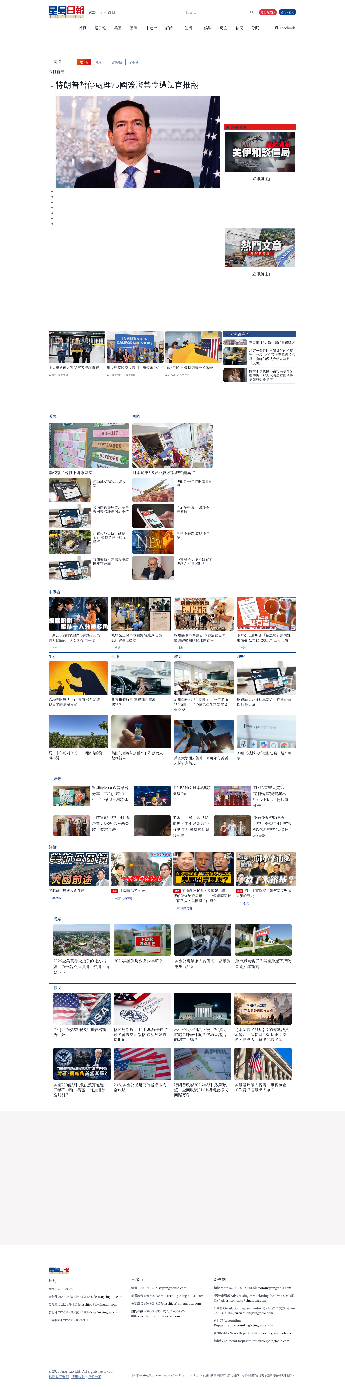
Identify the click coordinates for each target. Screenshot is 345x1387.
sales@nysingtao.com (107, 1296)
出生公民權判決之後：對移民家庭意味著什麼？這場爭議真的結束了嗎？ (200, 1034)
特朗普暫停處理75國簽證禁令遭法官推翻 (127, 85)
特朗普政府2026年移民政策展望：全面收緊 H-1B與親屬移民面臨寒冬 (201, 1089)
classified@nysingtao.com (98, 1304)
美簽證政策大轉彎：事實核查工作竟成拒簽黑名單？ (260, 1087)
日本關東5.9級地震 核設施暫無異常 (163, 472)
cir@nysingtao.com (105, 1312)
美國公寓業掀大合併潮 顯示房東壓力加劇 (202, 963)
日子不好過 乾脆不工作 (193, 535)
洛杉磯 (171, 375)
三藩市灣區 (116, 375)
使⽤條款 (78, 1376)
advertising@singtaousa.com (183, 1295)
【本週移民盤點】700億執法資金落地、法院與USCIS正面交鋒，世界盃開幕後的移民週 (261, 1034)
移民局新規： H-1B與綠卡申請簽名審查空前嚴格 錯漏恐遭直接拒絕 (141, 1034)
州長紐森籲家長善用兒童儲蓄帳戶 (134, 367)
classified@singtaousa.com (181, 1303)
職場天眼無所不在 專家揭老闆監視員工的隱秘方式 (74, 702)
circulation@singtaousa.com (159, 1316)
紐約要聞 (63, 375)
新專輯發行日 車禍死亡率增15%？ (133, 702)
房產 (223, 28)
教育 (178, 656)
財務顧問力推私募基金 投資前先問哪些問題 (264, 702)
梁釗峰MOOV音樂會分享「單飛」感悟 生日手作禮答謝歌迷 (110, 793)
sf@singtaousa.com (172, 1288)
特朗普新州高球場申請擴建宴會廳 (111, 561)
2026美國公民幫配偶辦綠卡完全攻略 (140, 1087)
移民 (239, 28)
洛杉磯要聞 (183, 375)
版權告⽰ (94, 1376)
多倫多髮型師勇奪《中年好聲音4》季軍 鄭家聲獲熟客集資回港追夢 (272, 826)
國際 (133, 28)
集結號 (127, 898)
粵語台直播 (268, 12)
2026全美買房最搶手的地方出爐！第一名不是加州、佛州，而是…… (81, 966)
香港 (55, 648)
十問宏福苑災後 (128, 890)
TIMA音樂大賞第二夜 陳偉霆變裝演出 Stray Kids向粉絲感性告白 (270, 796)
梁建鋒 (56, 898)
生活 (53, 656)
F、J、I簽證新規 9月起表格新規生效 (79, 1032)
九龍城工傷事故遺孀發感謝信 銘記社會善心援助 (137, 638)
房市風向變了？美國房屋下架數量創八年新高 (263, 963)
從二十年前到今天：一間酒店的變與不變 (75, 755)
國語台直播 (287, 12)
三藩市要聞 (130, 375)
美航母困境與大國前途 (66, 890)
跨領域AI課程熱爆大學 (109, 483)
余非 (118, 898)
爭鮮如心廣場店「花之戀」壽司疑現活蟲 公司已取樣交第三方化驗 (264, 638)
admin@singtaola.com (275, 1288)
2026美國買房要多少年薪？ (138, 960)
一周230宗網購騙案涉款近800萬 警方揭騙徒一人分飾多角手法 (74, 638)
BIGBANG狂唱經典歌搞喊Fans (191, 790)
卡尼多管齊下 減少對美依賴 (193, 509)
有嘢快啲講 (184, 908)
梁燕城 (244, 903)
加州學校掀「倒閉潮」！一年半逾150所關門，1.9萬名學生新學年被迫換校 (201, 704)
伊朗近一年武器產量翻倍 (194, 483)
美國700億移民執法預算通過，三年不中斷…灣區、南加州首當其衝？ (80, 1089)
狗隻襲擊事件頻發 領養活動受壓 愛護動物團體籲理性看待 (199, 638)
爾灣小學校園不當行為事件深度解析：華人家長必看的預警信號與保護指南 (271, 375)
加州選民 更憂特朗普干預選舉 (189, 367)
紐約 (54, 375)
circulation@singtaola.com (253, 1313)
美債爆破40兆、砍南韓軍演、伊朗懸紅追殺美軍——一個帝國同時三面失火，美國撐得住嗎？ (202, 895)
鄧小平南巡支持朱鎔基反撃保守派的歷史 (263, 893)
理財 (241, 656)
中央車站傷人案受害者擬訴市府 (74, 367)
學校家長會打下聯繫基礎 (71, 472)
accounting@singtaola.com (253, 1325)
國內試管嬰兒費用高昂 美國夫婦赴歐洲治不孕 (111, 509)
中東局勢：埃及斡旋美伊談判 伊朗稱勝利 (194, 561)
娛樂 (208, 28)
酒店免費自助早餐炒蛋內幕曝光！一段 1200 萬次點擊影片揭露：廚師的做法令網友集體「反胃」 (272, 356)
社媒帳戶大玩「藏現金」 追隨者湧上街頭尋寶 (109, 537)
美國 (118, 28)
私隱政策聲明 (59, 1376)
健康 (115, 656)
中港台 (151, 28)
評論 (53, 847)
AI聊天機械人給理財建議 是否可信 (264, 755)
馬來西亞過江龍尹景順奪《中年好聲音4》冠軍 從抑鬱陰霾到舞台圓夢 (191, 826)
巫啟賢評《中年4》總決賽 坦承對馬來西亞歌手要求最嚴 (111, 823)
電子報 (100, 28)
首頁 (82, 28)
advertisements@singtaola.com (243, 1300)
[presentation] (138, 142)
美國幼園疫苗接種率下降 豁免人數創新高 (137, 755)
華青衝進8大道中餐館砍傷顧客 (272, 342)
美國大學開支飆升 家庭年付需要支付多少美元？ (201, 760)
